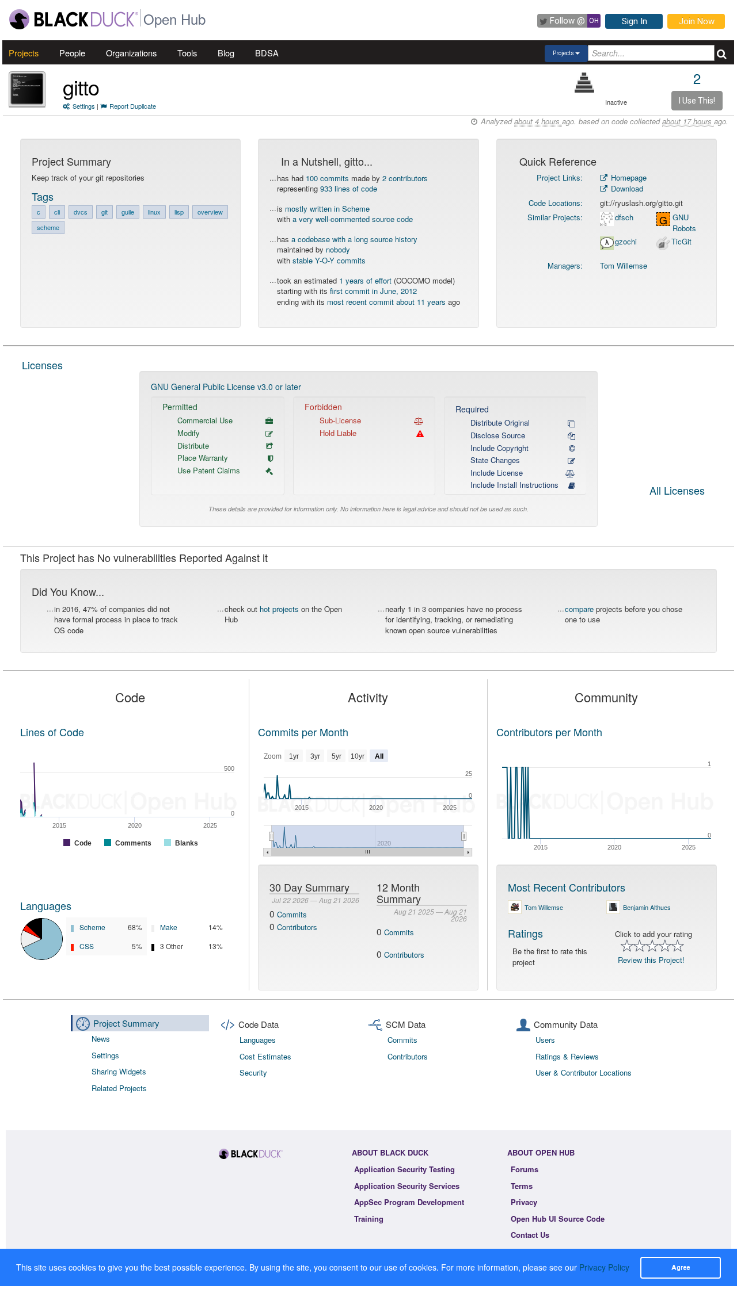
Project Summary (126, 1023)
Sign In (634, 21)
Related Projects (119, 1088)
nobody (338, 249)
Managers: (565, 265)
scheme (48, 227)
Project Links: (560, 177)
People (72, 53)
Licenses (42, 364)
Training (368, 1218)
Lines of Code (52, 731)
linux (154, 211)
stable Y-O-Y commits (329, 260)
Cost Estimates (265, 1056)
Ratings (525, 932)
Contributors (297, 926)
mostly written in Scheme (327, 208)
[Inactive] (585, 82)
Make (168, 927)
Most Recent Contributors (566, 886)
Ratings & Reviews (567, 1056)
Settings (84, 105)
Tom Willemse (623, 265)
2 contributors (405, 178)
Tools (187, 53)
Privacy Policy (604, 1267)
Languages (45, 905)
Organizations (131, 53)
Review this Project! (651, 959)
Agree (680, 1267)
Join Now (697, 21)
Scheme (92, 927)
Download (626, 188)
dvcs (81, 211)
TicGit (681, 241)
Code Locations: (556, 202)
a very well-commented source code (352, 218)
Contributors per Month (549, 731)
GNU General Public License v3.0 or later (226, 386)
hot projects (279, 608)
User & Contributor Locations (583, 1072)
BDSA (267, 53)
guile (127, 211)
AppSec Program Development (409, 1201)
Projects (24, 53)
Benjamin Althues (647, 907)
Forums (524, 1169)
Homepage (628, 177)
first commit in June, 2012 (373, 290)
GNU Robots (684, 223)
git (104, 211)
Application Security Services (406, 1185)
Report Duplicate (132, 105)
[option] (369, 449)
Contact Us (530, 1234)
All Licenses (677, 491)
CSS (86, 946)
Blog (226, 53)
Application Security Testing (404, 1169)
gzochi (626, 241)
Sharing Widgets (119, 1071)
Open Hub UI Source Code (558, 1218)
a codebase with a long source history (354, 239)
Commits (292, 914)
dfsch (624, 217)
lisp (179, 211)
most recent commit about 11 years (386, 301)
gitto (81, 86)
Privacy (524, 1201)
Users (545, 1039)
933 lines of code (348, 188)
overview (210, 211)
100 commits (327, 178)
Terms (522, 1185)
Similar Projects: (555, 217)
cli (57, 211)
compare (579, 608)
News (101, 1038)
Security (253, 1072)
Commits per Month (303, 731)
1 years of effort (365, 280)
